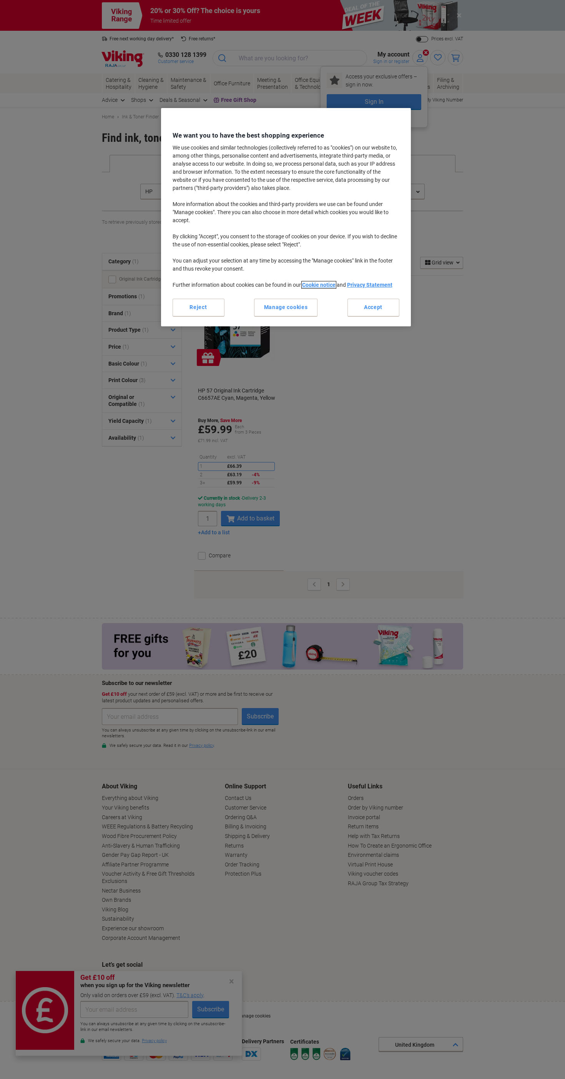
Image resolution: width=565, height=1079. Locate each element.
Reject (198, 307)
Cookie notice (319, 285)
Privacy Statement (369, 285)
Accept (373, 307)
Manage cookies (286, 307)
